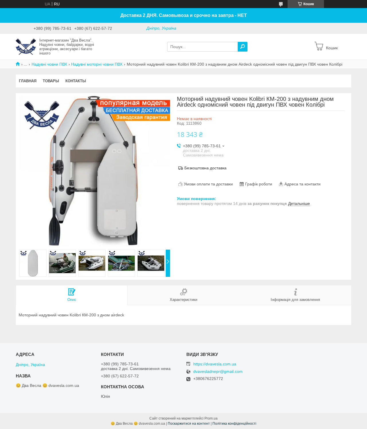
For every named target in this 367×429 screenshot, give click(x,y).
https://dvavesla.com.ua (214, 364)
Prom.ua (211, 418)
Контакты (75, 81)
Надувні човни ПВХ (49, 64)
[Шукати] (242, 47)
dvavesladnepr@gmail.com (218, 371)
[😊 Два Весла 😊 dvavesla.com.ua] (26, 46)
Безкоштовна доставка (205, 168)
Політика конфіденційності (234, 424)
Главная (27, 81)
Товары (51, 81)
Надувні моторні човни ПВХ (96, 64)
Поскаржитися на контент (189, 424)
